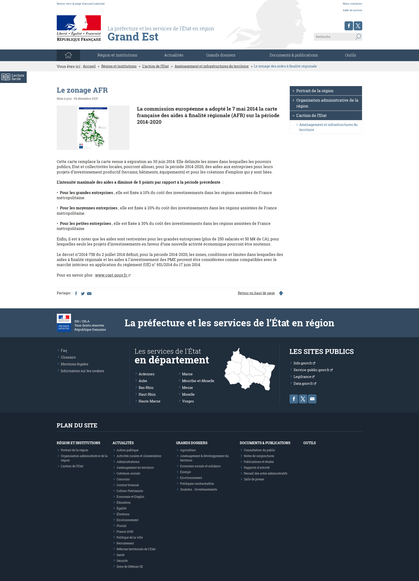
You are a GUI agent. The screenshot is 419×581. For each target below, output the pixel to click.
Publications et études (259, 462)
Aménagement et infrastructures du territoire (212, 66)
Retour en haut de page (256, 293)
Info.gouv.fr (303, 363)
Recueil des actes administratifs (265, 473)
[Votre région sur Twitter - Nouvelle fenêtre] (358, 25)
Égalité (121, 508)
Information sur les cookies (82, 370)
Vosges (188, 401)
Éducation (124, 502)
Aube (143, 380)
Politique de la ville (130, 537)
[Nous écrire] (312, 398)
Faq (64, 350)
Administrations (128, 462)
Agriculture (188, 450)
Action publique (127, 450)
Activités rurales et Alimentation (139, 456)
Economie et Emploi (130, 497)
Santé (120, 555)
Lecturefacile (18, 77)
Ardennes (146, 374)
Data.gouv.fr (304, 383)
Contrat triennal (128, 485)
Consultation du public (259, 450)
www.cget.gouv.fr (111, 275)
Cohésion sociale (128, 473)
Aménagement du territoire (135, 467)
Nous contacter (352, 3)
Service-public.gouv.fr (312, 370)
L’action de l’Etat (155, 66)
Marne (187, 374)
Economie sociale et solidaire (200, 466)
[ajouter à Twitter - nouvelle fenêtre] (82, 293)
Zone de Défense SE (130, 566)
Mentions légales (74, 364)
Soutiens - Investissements (198, 489)
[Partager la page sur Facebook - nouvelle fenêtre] (76, 293)
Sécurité (122, 561)
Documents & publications (294, 54)
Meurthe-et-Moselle (198, 380)
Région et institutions (119, 66)
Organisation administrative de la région (327, 103)
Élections (123, 514)
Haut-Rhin (147, 394)
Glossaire (68, 357)
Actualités (173, 54)
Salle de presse (352, 10)
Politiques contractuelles (197, 483)
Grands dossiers (220, 54)
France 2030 (125, 531)
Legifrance (303, 376)
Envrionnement (191, 478)
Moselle (188, 394)
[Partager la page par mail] (89, 293)
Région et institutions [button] (117, 54)
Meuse (187, 387)
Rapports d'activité (257, 467)
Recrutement (125, 543)
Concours (123, 479)
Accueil (89, 66)
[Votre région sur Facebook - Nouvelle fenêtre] (349, 25)
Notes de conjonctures (259, 456)
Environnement (127, 520)
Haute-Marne (150, 401)
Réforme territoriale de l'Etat (136, 549)
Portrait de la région (314, 90)
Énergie (185, 472)
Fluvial (121, 526)
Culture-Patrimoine (130, 491)
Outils (350, 54)
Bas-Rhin (146, 387)
